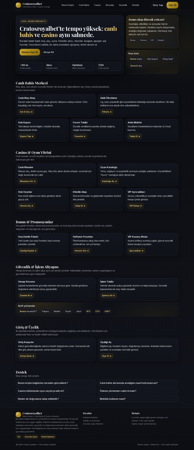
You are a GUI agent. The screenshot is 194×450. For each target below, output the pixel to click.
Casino (97, 5)
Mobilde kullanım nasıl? (113, 398)
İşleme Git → (108, 295)
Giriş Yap (158, 5)
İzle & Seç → (26, 112)
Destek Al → (26, 295)
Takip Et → (135, 136)
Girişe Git (48, 52)
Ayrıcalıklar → (136, 250)
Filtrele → (107, 112)
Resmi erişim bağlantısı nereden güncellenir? (43, 383)
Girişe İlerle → (27, 356)
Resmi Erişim (67, 5)
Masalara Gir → (28, 181)
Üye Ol (172, 5)
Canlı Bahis (84, 5)
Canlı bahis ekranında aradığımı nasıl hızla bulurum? (129, 383)
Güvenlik (123, 5)
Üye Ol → (106, 356)
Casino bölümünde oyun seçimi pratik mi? (41, 390)
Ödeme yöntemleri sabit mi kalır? (118, 390)
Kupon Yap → (27, 136)
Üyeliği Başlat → (28, 250)
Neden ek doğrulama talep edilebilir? (38, 398)
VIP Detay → (136, 206)
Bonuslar (110, 5)
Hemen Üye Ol (30, 52)
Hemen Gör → (82, 250)
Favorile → (80, 136)
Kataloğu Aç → (109, 181)
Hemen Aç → (26, 206)
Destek (135, 5)
